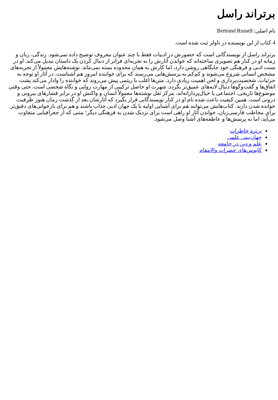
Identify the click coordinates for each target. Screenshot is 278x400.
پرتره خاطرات (246, 131)
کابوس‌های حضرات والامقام (230, 150)
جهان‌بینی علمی (244, 137)
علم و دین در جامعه (240, 143)
